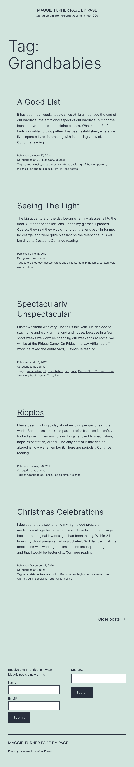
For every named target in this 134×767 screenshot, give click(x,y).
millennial (23, 168)
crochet (32, 262)
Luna (74, 371)
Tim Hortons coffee (65, 168)
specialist (41, 578)
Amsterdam (34, 371)
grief (83, 164)
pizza (48, 168)
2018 (40, 159)
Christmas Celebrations (60, 512)
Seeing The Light (48, 205)
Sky (19, 375)
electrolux (52, 574)
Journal (60, 159)
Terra (50, 375)
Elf (44, 371)
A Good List (38, 102)
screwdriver (107, 262)
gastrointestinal (52, 164)
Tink (57, 375)
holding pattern (96, 164)
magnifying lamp (88, 262)
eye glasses (45, 262)
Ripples (30, 412)
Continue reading (30, 142)
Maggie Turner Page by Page (67, 10)
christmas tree (36, 574)
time (66, 474)
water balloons (26, 267)
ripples (57, 474)
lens (73, 262)
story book (30, 375)
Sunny (41, 375)
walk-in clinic (64, 578)
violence (75, 474)
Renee (48, 474)
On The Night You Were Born (96, 371)
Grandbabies (71, 164)
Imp (67, 371)
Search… (77, 669)
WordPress (44, 751)
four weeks (34, 164)
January (49, 159)
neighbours (37, 168)
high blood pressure (89, 574)
